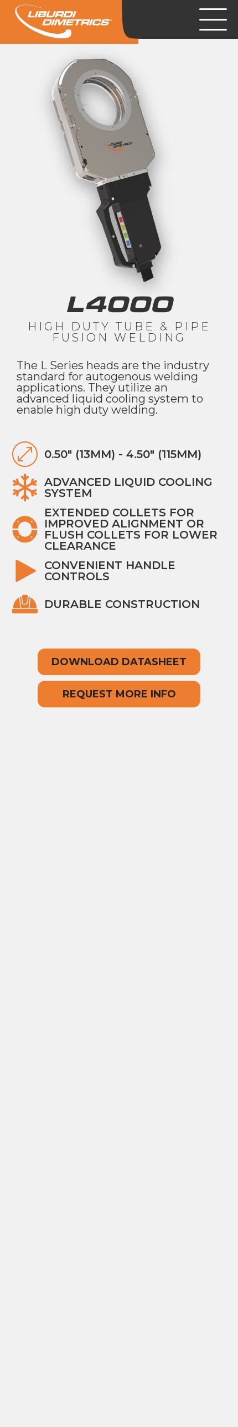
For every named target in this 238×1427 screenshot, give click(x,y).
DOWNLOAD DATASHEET (119, 662)
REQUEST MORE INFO (119, 694)
